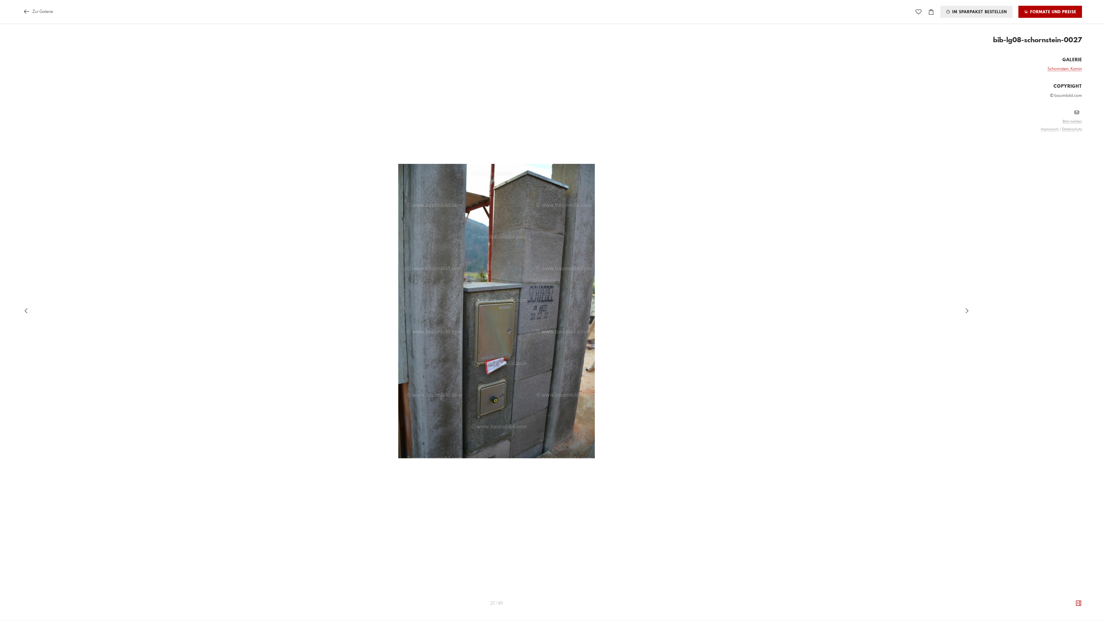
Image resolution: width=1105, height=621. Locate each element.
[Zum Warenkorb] (931, 12)
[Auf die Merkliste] (918, 12)
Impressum (1050, 129)
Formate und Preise (1052, 12)
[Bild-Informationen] (1078, 603)
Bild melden (1072, 121)
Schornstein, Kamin (1064, 69)
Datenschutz (1072, 129)
